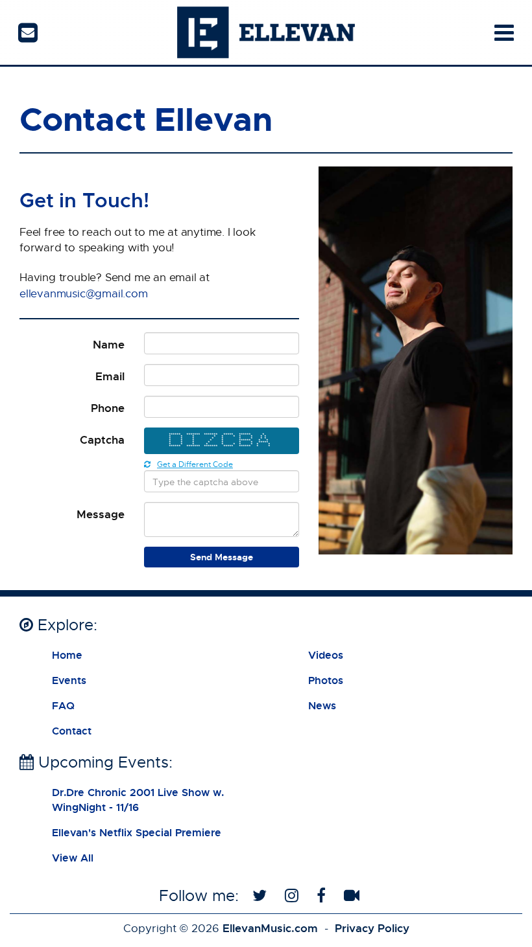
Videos (325, 654)
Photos (325, 680)
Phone (108, 408)
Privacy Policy (372, 928)
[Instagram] (294, 895)
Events (69, 680)
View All (72, 857)
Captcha (102, 439)
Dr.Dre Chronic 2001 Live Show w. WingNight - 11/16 (138, 800)
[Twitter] (261, 895)
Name (109, 344)
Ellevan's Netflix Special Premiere (136, 832)
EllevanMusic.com (270, 928)
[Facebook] (323, 895)
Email (110, 376)
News (322, 705)
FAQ (63, 705)
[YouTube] (354, 895)
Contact (71, 730)
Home (67, 654)
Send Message (221, 556)
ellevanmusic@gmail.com (83, 293)
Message (101, 514)
